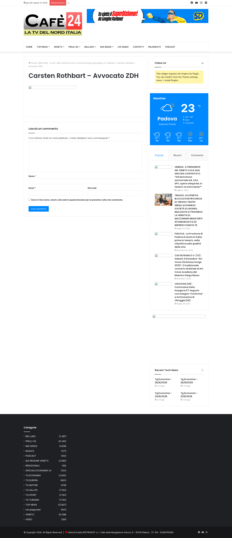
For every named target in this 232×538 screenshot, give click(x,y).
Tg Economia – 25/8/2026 (80, 2)
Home (33, 63)
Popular (159, 155)
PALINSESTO (154, 47)
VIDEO (29, 519)
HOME (29, 47)
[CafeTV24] (53, 24)
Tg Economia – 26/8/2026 (163, 381)
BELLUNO (89, 47)
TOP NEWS (42, 47)
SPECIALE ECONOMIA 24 (38, 470)
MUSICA (30, 451)
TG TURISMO (32, 500)
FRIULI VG (73, 47)
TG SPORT (31, 495)
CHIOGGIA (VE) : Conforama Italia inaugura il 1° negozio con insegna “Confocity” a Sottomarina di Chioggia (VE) (189, 292)
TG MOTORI (32, 485)
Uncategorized (33, 509)
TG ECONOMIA (33, 475)
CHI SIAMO (123, 47)
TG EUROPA (32, 480)
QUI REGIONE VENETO (37, 460)
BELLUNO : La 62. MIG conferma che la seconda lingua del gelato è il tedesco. (77, 63)
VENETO (58, 47)
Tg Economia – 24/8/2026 (163, 395)
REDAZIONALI (33, 465)
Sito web (92, 188)
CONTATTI (138, 47)
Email (32, 188)
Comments (197, 155)
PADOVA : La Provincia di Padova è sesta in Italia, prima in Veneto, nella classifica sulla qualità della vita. (189, 240)
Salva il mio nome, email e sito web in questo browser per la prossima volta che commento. (77, 200)
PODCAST (170, 47)
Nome (32, 176)
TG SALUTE (32, 490)
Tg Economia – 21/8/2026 (189, 395)
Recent (177, 155)
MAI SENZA (105, 47)
